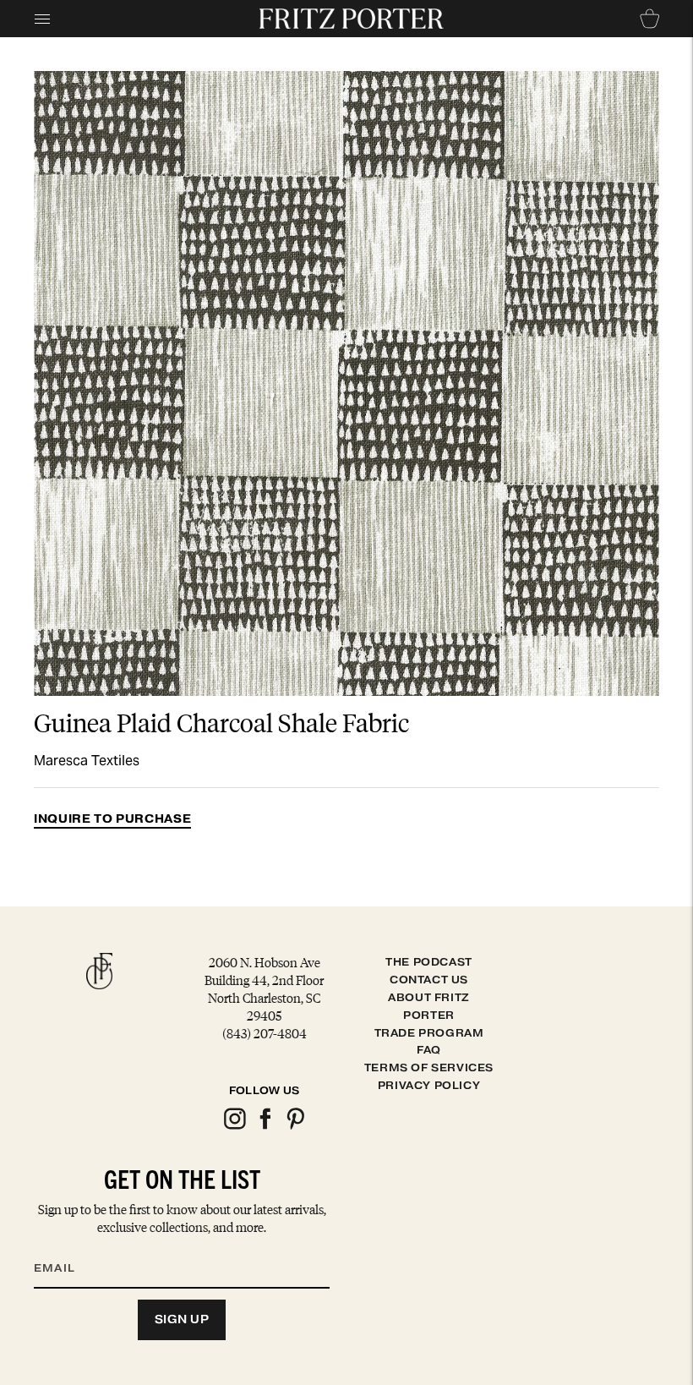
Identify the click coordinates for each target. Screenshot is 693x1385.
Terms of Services (429, 1067)
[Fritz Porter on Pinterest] (295, 1126)
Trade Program (429, 1032)
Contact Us (429, 979)
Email (65, 1247)
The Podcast (428, 961)
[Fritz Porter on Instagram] (234, 1126)
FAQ (429, 1049)
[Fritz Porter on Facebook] (264, 1126)
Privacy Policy (429, 1085)
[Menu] (42, 18)
